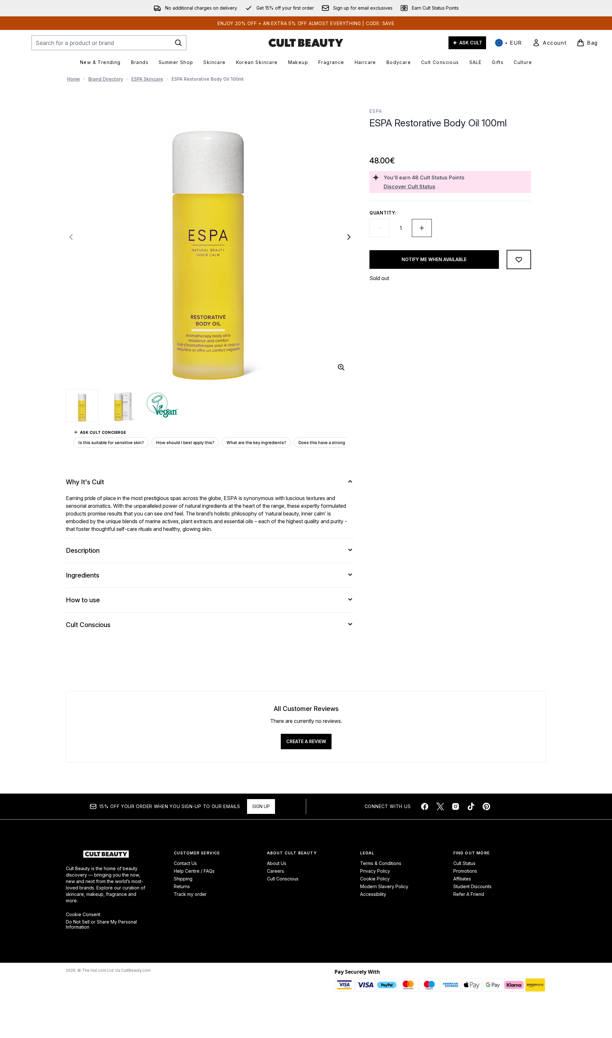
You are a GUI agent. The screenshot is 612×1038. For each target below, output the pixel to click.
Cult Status (464, 863)
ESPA (375, 111)
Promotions (465, 871)
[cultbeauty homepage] (306, 42)
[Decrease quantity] (379, 228)
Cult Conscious (282, 878)
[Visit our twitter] (440, 806)
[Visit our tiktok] (471, 806)
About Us (276, 863)
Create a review (306, 741)
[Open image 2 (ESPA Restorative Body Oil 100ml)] (122, 405)
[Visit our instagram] (455, 806)
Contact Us (185, 863)
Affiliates (462, 878)
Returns (182, 886)
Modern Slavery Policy (384, 886)
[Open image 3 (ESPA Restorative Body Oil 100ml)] (162, 405)
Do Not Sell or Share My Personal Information (101, 924)
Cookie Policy (375, 878)
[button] (450, 144)
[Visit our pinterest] (486, 806)
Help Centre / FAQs (194, 871)
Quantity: (382, 212)
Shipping (183, 878)
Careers (275, 871)
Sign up (261, 806)
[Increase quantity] (422, 228)
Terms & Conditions (380, 863)
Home (73, 79)
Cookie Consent (83, 914)
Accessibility (373, 894)
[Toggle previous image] (71, 237)
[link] (549, 42)
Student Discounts (472, 886)
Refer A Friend (468, 894)
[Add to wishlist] (519, 259)
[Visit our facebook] (424, 806)
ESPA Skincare (147, 79)
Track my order (190, 894)
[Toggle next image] (349, 237)
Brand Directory (105, 79)
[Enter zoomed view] (341, 367)
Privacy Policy (375, 871)
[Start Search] (178, 43)
